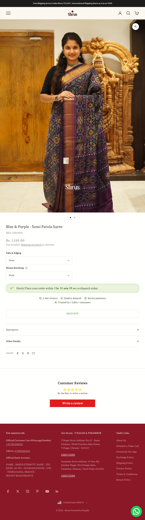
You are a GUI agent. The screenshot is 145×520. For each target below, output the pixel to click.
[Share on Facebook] (17, 353)
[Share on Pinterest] (28, 353)
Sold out (73, 313)
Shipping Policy (124, 463)
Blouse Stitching (15, 268)
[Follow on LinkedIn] (57, 491)
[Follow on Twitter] (18, 491)
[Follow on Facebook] (8, 491)
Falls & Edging (13, 253)
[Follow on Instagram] (27, 491)
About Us (121, 440)
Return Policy (123, 480)
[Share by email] (33, 353)
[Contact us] (136, 511)
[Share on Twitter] (22, 353)
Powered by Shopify (80, 510)
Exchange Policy (125, 457)
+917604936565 (14, 444)
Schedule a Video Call (127, 446)
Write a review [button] (72, 403)
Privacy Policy (124, 468)
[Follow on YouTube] (47, 491)
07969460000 (22, 451)
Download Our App (126, 451)
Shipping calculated (31, 244)
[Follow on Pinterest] (37, 491)
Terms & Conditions (126, 474)
